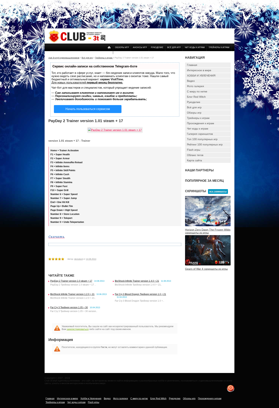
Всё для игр (174, 47)
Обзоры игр (122, 47)
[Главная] (76, 42)
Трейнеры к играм (219, 47)
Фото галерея (195, 86)
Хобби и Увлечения (90, 398)
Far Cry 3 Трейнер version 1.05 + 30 (69, 307)
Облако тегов (195, 155)
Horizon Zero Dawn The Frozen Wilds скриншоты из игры (207, 231)
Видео (191, 80)
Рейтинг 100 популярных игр (205, 144)
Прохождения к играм (200, 123)
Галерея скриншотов (200, 133)
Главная (192, 64)
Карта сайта (194, 160)
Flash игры (193, 149)
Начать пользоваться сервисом (87, 109)
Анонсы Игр (140, 47)
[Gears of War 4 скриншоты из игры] (208, 264)
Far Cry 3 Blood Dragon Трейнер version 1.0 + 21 (140, 294)
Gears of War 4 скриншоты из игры (206, 268)
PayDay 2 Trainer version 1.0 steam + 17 (71, 281)
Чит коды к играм (195, 47)
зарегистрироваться (78, 329)
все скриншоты (218, 191)
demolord (78, 259)
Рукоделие (157, 47)
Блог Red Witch (196, 96)
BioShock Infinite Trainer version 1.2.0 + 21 (72, 294)
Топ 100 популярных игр (202, 139)
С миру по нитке (197, 91)
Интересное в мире (199, 70)
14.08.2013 (91, 259)
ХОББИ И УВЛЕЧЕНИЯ (201, 75)
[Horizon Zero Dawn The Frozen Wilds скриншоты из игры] (208, 225)
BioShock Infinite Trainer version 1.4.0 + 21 (137, 281)
